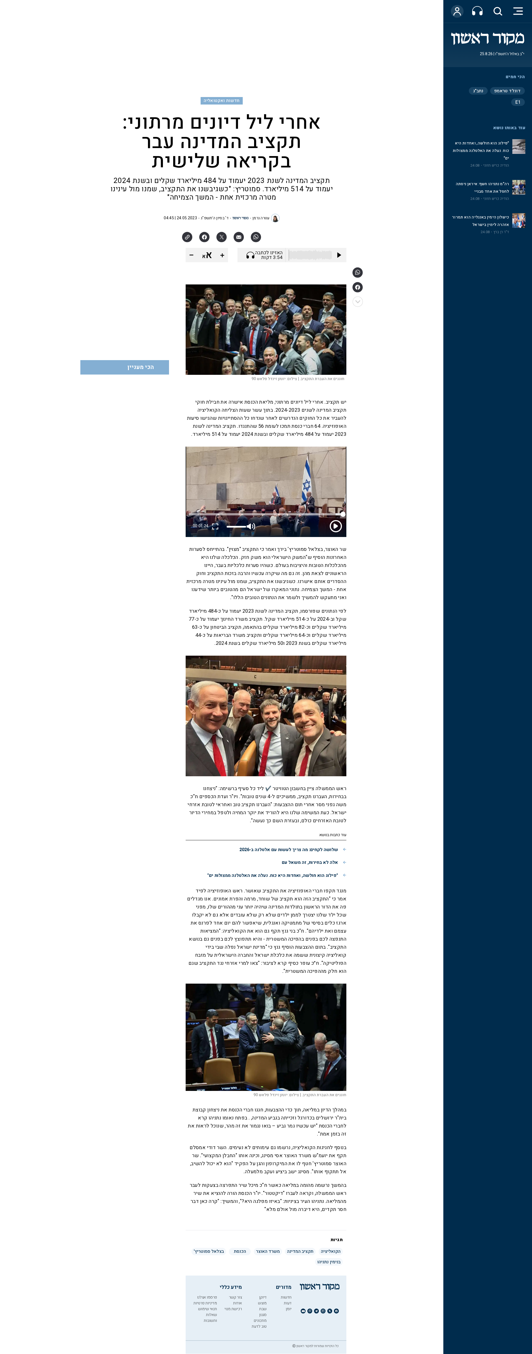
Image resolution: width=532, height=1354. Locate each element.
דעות (287, 1303)
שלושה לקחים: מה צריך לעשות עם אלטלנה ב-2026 (288, 849)
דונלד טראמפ (507, 91)
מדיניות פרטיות (205, 1303)
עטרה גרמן (261, 218)
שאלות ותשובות (210, 1318)
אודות (237, 1303)
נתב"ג (478, 91)
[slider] (236, 527)
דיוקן (263, 1297)
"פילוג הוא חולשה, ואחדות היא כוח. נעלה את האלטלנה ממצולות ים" (481, 150)
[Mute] (251, 526)
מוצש (262, 1303)
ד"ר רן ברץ (501, 232)
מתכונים (260, 1321)
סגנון (263, 1315)
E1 (518, 102)
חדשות (286, 1297)
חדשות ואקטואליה (221, 100)
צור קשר (235, 1297)
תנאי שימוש (207, 1309)
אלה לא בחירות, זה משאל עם (310, 862)
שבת (263, 1309)
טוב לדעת (259, 1326)
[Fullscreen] (215, 526)
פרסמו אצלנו (207, 1297)
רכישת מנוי (233, 1309)
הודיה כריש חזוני (496, 165)
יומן (288, 1309)
